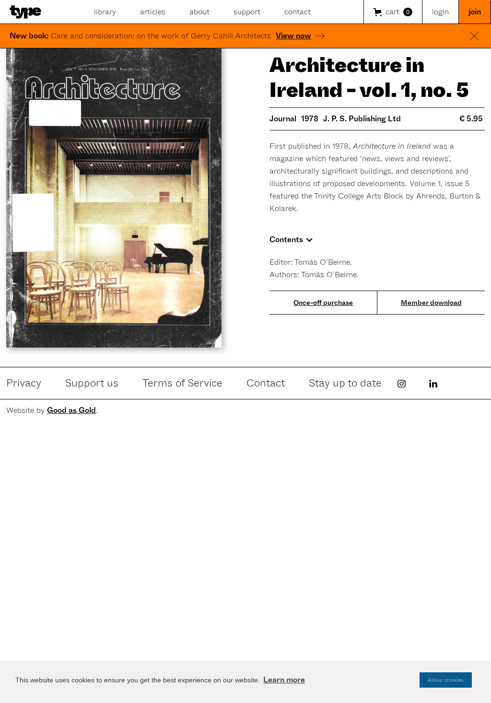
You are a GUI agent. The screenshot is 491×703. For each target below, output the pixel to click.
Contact (265, 383)
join (474, 11)
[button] (392, 12)
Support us (91, 383)
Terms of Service (182, 383)
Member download (431, 302)
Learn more (284, 679)
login (440, 11)
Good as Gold (71, 410)
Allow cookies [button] (446, 680)
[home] (25, 12)
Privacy (23, 383)
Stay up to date (345, 383)
